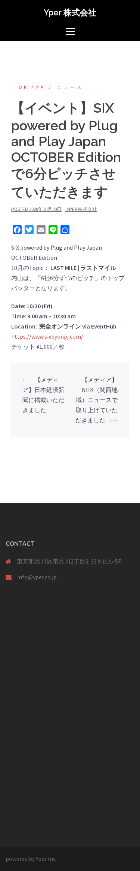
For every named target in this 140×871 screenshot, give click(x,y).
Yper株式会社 (81, 209)
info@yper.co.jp (37, 577)
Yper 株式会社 (70, 12)
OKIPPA (32, 87)
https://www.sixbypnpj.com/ (47, 336)
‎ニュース (69, 87)
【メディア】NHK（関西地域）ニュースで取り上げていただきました (96, 400)
